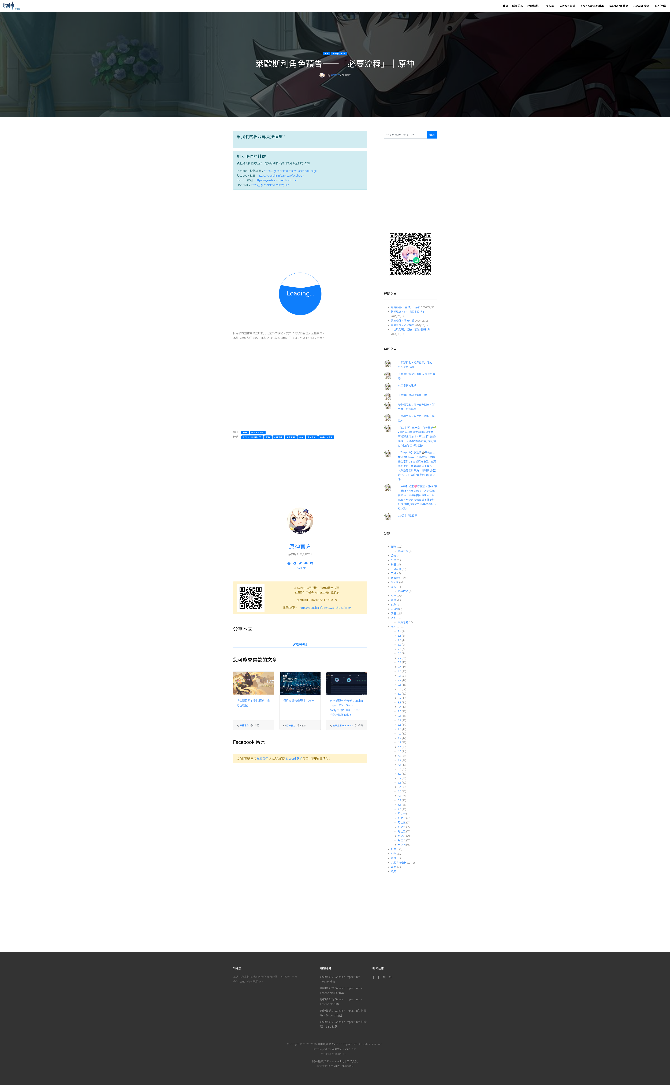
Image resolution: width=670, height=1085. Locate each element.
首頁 (505, 6)
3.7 (399, 720)
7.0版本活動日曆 (407, 515)
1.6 (399, 640)
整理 (393, 600)
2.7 (399, 680)
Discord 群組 (640, 6)
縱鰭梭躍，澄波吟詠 (402, 320)
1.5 (399, 635)
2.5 (399, 671)
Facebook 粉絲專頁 (592, 6)
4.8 (399, 764)
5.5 (399, 791)
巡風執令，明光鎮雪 (402, 325)
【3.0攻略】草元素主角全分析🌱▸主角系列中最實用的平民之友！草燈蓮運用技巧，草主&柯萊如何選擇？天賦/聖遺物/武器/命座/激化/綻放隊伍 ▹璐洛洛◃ (417, 436)
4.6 (399, 756)
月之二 (402, 827)
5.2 (399, 778)
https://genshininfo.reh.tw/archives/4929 (325, 607)
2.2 (399, 658)
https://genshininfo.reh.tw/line (270, 185)
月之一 (402, 813)
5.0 (399, 769)
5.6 (399, 795)
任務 (393, 546)
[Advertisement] (300, 225)
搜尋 (432, 135)
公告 (393, 555)
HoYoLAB (300, 568)
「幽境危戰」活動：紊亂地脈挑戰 (410, 329)
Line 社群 (659, 6)
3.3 (399, 702)
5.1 (399, 773)
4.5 (399, 751)
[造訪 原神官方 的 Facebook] (294, 563)
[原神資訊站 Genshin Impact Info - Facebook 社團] (378, 977)
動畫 (393, 564)
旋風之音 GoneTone (343, 725)
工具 (393, 573)
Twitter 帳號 (566, 6)
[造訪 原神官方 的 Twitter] (300, 563)
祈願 (393, 849)
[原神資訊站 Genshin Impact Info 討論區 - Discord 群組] (384, 977)
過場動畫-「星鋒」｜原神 (405, 307)
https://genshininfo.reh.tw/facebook (281, 175)
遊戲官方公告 (399, 862)
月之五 (402, 831)
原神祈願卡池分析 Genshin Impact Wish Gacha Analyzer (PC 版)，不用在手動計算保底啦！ (346, 707)
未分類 (395, 609)
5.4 (399, 787)
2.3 (399, 662)
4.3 (399, 742)
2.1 (399, 653)
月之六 (402, 840)
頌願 (393, 871)
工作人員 (548, 6)
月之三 (402, 822)
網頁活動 (403, 622)
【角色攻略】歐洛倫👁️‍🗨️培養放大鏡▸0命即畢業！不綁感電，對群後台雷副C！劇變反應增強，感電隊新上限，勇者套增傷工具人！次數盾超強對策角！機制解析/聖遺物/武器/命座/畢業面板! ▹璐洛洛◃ (417, 466)
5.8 (399, 804)
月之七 (402, 818)
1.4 (399, 631)
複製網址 (301, 644)
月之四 (402, 845)
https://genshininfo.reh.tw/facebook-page (290, 171)
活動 (393, 618)
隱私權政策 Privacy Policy (328, 1061)
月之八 (402, 836)
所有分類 (517, 6)
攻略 (393, 595)
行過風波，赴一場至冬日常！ (408, 311)
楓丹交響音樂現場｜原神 (298, 700)
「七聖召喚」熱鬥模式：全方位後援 (253, 702)
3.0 (399, 689)
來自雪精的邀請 (407, 385)
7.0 (399, 809)
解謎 (393, 858)
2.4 (399, 667)
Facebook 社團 (618, 6)
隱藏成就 (403, 591)
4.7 (399, 760)
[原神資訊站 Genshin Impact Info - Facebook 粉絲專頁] (374, 977)
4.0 (399, 729)
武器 (393, 613)
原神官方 (335, 75)
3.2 (399, 698)
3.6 (399, 715)
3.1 (399, 693)
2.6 (399, 675)
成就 (393, 586)
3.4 (399, 707)
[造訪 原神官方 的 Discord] (311, 563)
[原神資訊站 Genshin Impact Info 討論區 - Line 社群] (410, 254)
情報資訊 (396, 578)
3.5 (399, 711)
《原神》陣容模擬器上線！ (413, 395)
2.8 (399, 684)
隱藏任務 (403, 551)
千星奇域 (396, 569)
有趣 (393, 604)
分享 (393, 560)
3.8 (399, 724)
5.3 (399, 782)
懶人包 (395, 582)
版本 (393, 626)
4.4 (399, 747)
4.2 (399, 738)
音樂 (393, 867)
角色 (393, 853)
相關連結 (533, 6)
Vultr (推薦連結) (344, 1066)
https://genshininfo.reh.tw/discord (277, 180)
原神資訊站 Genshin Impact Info (337, 1044)
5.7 (399, 800)
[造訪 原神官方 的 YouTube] (306, 563)
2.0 (399, 649)
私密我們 (262, 758)
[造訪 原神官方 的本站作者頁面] (322, 75)
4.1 (399, 733)
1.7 (399, 644)
